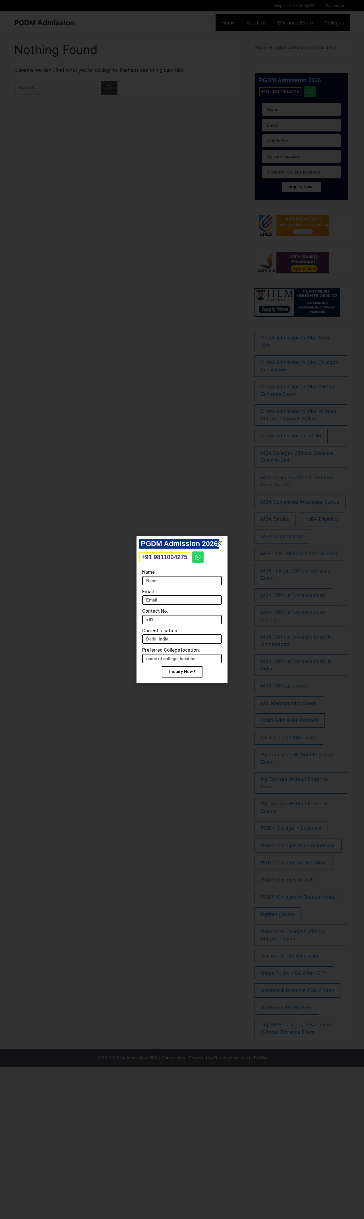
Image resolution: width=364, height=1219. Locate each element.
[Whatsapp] (198, 557)
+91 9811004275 (164, 557)
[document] (182, 609)
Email (148, 591)
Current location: (160, 630)
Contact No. (155, 611)
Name (148, 572)
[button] (220, 543)
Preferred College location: (171, 650)
